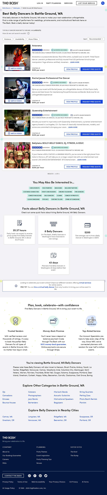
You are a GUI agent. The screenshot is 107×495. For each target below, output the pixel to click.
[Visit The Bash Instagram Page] (29, 475)
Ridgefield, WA (60, 416)
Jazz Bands (33, 399)
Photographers (34, 395)
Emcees (6, 399)
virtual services (85, 282)
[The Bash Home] (11, 3)
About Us (6, 452)
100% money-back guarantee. (53, 344)
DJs (4, 392)
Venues (39, 463)
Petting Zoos (85, 395)
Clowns (59, 195)
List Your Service (86, 3)
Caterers (32, 392)
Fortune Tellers (57, 199)
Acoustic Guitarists (62, 395)
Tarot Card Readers (49, 192)
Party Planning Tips (44, 459)
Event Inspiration (43, 455)
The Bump (74, 455)
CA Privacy (73, 482)
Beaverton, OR (60, 420)
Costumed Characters (31, 192)
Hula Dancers (49, 195)
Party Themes (41, 452)
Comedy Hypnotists (72, 195)
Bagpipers (58, 402)
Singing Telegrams (65, 192)
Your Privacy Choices (57, 482)
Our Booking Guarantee (12, 455)
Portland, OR (85, 420)
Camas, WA (7, 416)
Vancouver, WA (34, 420)
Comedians (7, 395)
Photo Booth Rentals (88, 399)
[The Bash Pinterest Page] (40, 475)
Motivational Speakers (63, 399)
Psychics (45, 199)
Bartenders (33, 402)
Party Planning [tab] (53, 3)
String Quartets (86, 392)
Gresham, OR (8, 420)
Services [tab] (68, 3)
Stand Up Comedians (73, 199)
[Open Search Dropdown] (102, 3)
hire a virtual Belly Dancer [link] (44, 287)
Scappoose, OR (86, 416)
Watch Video (16, 68)
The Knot (74, 452)
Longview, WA (34, 416)
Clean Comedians (33, 199)
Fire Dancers (79, 192)
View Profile (72, 69)
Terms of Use (22, 482)
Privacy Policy (8, 482)
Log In (40, 3)
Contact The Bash (13, 475)
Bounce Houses (9, 402)
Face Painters (47, 188)
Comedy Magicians (34, 195)
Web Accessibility (38, 482)
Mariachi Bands (61, 392)
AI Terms (85, 482)
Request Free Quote (92, 69)
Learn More (74, 62)
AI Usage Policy (9, 488)
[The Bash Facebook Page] (34, 475)
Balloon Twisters (71, 188)
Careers (6, 459)
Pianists (83, 402)
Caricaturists (35, 188)
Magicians (58, 188)
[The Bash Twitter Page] (45, 475)
